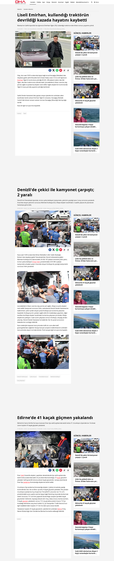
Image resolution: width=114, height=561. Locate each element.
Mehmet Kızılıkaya (55, 376)
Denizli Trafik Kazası (22, 376)
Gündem (32, 2)
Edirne (19, 423)
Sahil (22, 475)
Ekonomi (54, 2)
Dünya (48, 2)
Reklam (72, 2)
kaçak (30, 425)
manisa (19, 113)
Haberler (19, 9)
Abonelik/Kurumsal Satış (83, 2)
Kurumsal (61, 2)
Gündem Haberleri (28, 9)
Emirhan (47, 25)
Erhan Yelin (36, 262)
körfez (19, 519)
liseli (25, 113)
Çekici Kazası (33, 376)
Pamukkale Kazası (43, 376)
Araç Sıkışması (20, 380)
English (67, 2)
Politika (39, 2)
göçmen (35, 425)
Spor (43, 2)
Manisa (19, 25)
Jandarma (26, 482)
